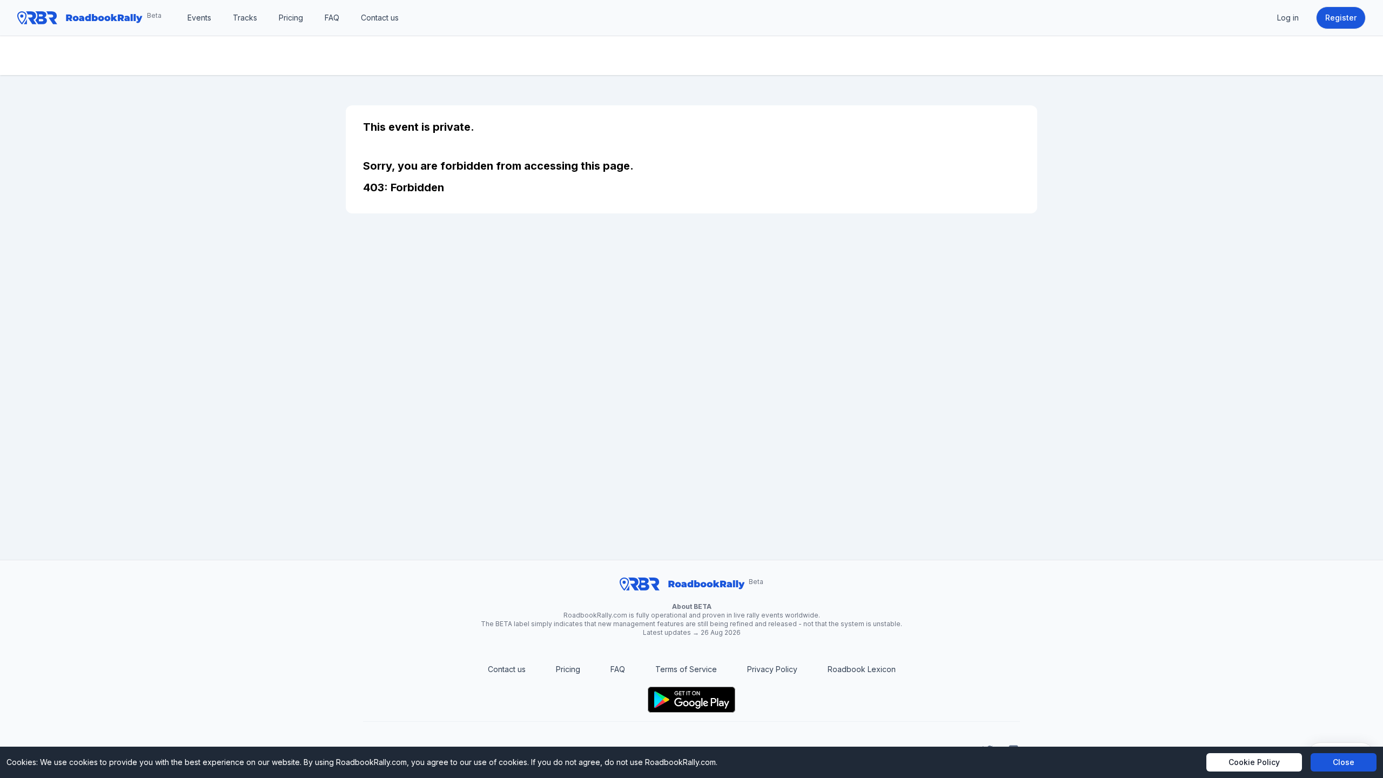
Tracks (245, 17)
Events (199, 17)
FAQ (332, 17)
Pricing (291, 17)
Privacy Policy (772, 669)
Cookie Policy (1254, 762)
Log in (1288, 17)
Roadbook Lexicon (862, 669)
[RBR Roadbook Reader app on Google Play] (691, 700)
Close (1343, 762)
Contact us (380, 17)
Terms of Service (686, 669)
